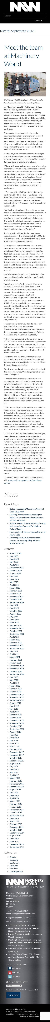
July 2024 (14, 605)
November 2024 (17, 596)
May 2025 (14, 582)
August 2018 (15, 732)
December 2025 (17, 567)
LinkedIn (16, 976)
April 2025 (14, 585)
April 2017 (14, 775)
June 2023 (14, 619)
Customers (14, 863)
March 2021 (15, 657)
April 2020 (14, 683)
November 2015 (17, 810)
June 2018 (14, 737)
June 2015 (14, 818)
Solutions (14, 868)
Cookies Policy (21, 1014)
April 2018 (14, 743)
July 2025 (14, 576)
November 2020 (17, 668)
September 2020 (17, 674)
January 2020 (15, 691)
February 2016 (16, 804)
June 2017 (14, 769)
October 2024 (16, 599)
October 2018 (16, 726)
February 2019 (16, 714)
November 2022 (17, 628)
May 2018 (14, 740)
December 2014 (17, 827)
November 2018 (17, 723)
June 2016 (14, 795)
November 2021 (17, 645)
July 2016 (14, 792)
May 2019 (14, 709)
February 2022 (16, 642)
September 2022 (17, 634)
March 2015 (15, 821)
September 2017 (17, 761)
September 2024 (17, 602)
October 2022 (16, 631)
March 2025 (15, 588)
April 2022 (14, 637)
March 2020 (15, 686)
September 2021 (17, 648)
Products (14, 865)
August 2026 (15, 553)
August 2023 (15, 614)
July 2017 (14, 766)
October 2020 (16, 671)
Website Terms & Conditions (17, 1012)
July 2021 (14, 651)
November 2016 (17, 784)
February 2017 (16, 781)
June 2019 (14, 706)
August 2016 (15, 789)
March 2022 (15, 640)
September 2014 (17, 833)
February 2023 (16, 625)
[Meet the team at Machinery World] (25, 84)
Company (14, 860)
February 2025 (16, 591)
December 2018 (17, 720)
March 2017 (15, 778)
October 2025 (16, 570)
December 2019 (17, 694)
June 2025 (14, 579)
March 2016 (15, 801)
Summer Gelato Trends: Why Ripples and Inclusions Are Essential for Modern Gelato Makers (27, 526)
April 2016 (14, 798)
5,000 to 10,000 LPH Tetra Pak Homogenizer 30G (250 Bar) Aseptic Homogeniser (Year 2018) (23, 928)
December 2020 (17, 665)
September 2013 (17, 847)
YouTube (16, 972)
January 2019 (15, 717)
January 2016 (15, 807)
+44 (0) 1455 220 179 (19, 911)
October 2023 (16, 611)
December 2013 (17, 844)
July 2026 (14, 556)
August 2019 (15, 703)
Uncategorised (16, 871)
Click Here (13, 995)
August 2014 (15, 835)
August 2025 (15, 573)
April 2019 (14, 712)
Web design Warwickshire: (29, 1017)
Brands (13, 857)
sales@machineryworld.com (24, 913)
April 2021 (14, 654)
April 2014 (14, 841)
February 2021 (16, 660)
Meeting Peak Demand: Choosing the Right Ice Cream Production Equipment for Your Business (27, 517)
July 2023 (14, 616)
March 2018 (15, 746)
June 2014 (14, 838)
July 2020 (14, 677)
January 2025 (15, 593)
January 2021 (15, 663)
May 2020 (14, 680)
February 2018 (16, 749)
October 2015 (16, 812)
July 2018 (14, 735)
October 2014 (16, 830)
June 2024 (14, 608)
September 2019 (17, 700)
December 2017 (17, 752)
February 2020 (16, 689)
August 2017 (15, 763)
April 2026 (14, 565)
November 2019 (17, 697)
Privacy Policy (33, 1014)
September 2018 (17, 729)
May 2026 (14, 562)
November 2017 (17, 755)
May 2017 (14, 772)
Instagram (16, 968)
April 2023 (14, 622)
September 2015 (17, 815)
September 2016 (17, 786)
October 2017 (16, 758)
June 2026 (14, 559)
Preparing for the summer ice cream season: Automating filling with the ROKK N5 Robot (25, 540)
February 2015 (16, 824)
